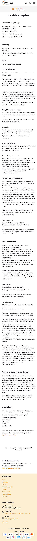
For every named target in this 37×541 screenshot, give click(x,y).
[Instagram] (7, 523)
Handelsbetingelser (8, 487)
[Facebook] (3, 523)
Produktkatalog (6, 494)
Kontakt (4, 484)
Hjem (3, 480)
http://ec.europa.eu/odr (9, 435)
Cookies (4, 489)
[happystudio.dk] (8, 3)
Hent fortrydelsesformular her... (11, 468)
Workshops (5, 482)
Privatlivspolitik (6, 492)
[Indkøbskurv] (30, 3)
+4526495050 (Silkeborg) (22, 513)
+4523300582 (9, 513)
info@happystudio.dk (11, 519)
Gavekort (4, 496)
